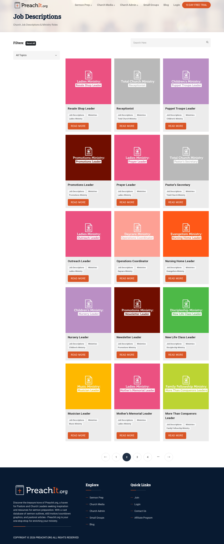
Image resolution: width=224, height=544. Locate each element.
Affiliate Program (143, 517)
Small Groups (151, 4)
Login (137, 504)
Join (136, 497)
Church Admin (97, 511)
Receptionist (125, 108)
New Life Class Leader (180, 337)
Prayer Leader (126, 185)
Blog (166, 4)
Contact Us (140, 511)
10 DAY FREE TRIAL (196, 5)
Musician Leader (79, 413)
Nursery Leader (78, 337)
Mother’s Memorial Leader (134, 413)
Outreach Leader (79, 261)
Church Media (97, 504)
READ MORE (78, 126)
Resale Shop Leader (81, 108)
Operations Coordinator (132, 261)
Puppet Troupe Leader (180, 108)
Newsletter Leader (129, 337)
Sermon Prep (96, 497)
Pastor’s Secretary (177, 185)
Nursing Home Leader (180, 261)
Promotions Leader (81, 185)
